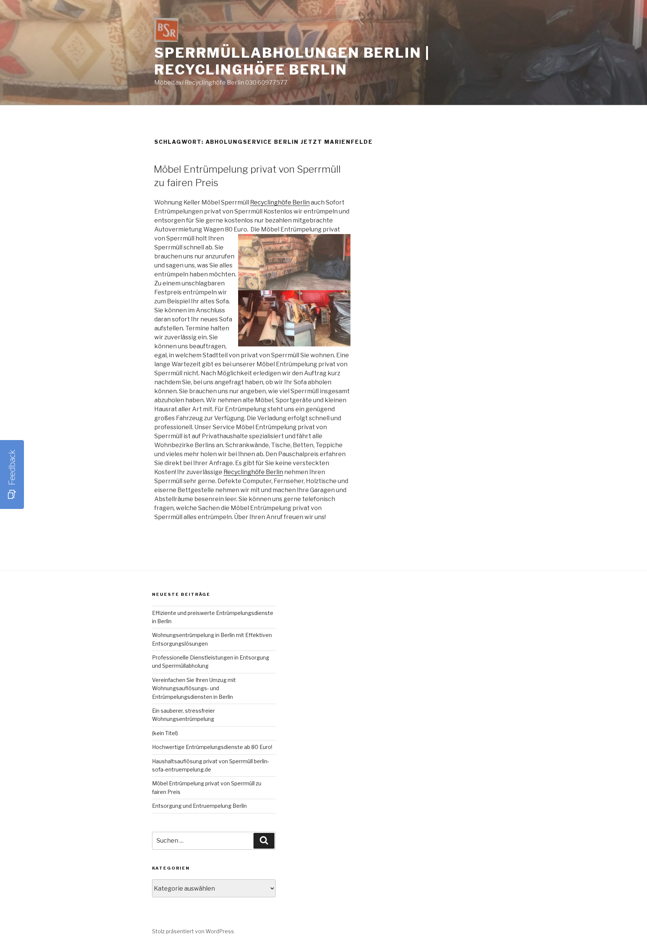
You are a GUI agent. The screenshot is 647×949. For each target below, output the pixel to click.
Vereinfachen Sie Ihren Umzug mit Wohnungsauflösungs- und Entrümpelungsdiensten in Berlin (194, 688)
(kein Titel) (165, 733)
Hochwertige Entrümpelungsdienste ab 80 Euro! (212, 747)
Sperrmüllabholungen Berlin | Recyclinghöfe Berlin (292, 61)
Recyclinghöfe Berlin (280, 202)
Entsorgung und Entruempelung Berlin (199, 806)
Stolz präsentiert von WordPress (193, 931)
